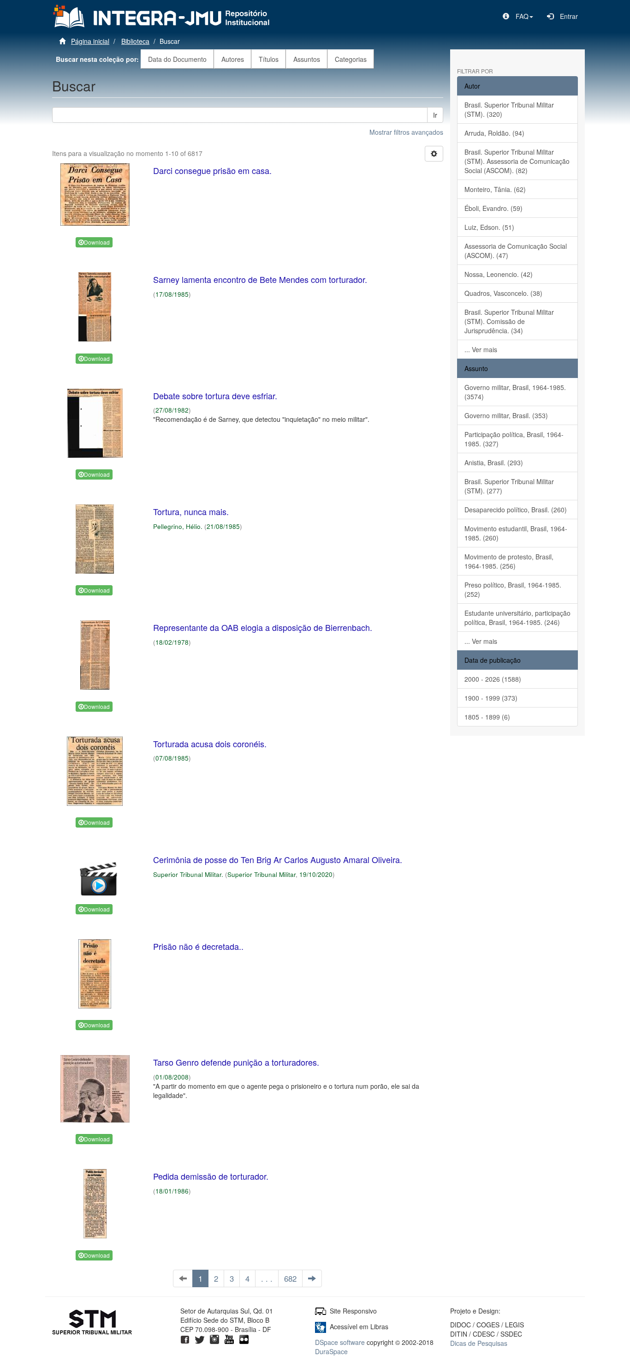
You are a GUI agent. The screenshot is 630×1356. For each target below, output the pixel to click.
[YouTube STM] (229, 1338)
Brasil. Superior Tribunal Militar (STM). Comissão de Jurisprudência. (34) (509, 321)
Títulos (269, 59)
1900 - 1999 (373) (490, 697)
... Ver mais (480, 349)
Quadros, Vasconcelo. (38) (503, 293)
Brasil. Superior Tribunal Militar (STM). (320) (509, 109)
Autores (232, 59)
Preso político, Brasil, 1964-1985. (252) (512, 589)
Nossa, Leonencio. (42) (498, 274)
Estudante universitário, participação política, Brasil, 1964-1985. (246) (517, 617)
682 (290, 1278)
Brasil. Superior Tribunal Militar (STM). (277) (509, 486)
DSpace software (340, 1342)
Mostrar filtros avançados (406, 132)
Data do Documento (177, 59)
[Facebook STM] (185, 1338)
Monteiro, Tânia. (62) (495, 189)
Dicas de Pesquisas (478, 1343)
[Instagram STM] (214, 1338)
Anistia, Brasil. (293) (493, 462)
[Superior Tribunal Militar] (92, 1323)
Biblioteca (135, 41)
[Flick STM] (244, 1338)
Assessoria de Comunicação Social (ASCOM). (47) (515, 250)
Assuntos (306, 59)
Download (97, 242)
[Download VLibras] (320, 1326)
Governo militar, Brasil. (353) (506, 415)
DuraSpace (331, 1351)
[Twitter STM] (199, 1338)
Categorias (351, 59)
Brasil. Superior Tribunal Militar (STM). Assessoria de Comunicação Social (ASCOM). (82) (517, 161)
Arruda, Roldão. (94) (494, 133)
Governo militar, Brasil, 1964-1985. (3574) (515, 392)
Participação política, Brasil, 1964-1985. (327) (514, 439)
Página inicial (90, 41)
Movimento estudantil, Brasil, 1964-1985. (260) (515, 533)
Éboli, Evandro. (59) (493, 208)
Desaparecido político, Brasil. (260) (515, 509)
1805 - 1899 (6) (487, 716)
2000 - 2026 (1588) (492, 679)
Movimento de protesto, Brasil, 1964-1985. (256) (508, 561)
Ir (435, 115)
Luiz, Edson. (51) (489, 227)
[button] (518, 16)
